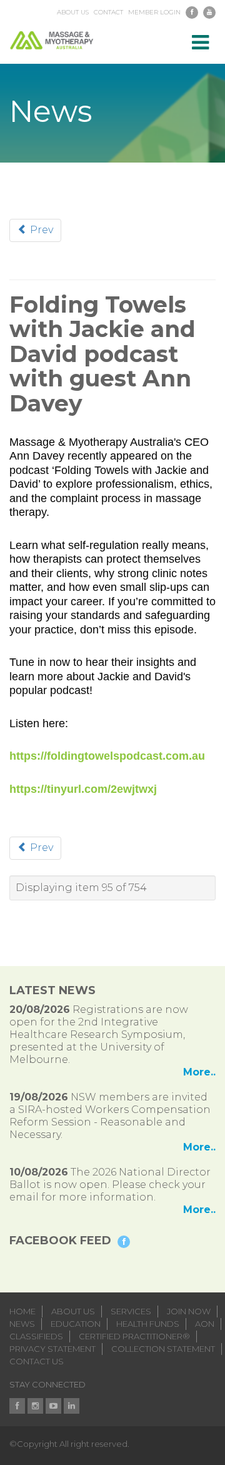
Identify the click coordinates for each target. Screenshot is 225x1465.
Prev (40, 230)
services (131, 1311)
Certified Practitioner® (134, 1336)
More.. (199, 1072)
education (76, 1324)
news (22, 1324)
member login (154, 12)
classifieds (36, 1336)
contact (108, 12)
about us (73, 12)
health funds (147, 1324)
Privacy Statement (52, 1349)
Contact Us (36, 1361)
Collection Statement (163, 1349)
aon (204, 1324)
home (22, 1311)
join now (189, 1311)
